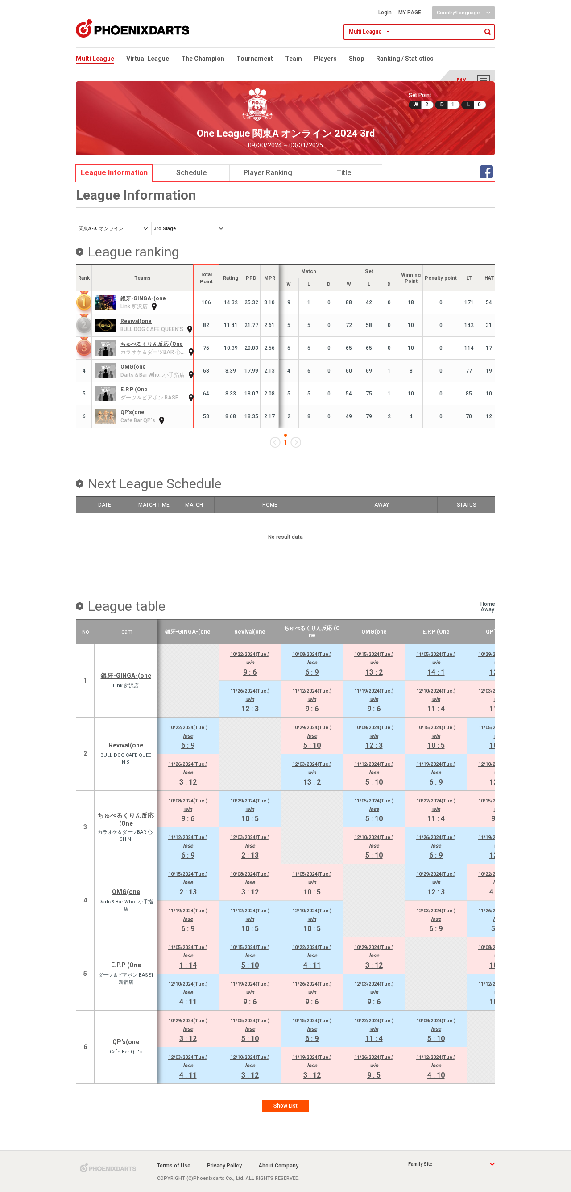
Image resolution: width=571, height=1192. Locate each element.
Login (385, 12)
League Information (114, 172)
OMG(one (133, 367)
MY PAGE (409, 12)
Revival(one (136, 321)
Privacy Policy (224, 1166)
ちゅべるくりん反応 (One (151, 344)
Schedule (191, 172)
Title (344, 172)
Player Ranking (268, 172)
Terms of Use (173, 1166)
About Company (278, 1166)
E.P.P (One (134, 389)
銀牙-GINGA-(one (143, 298)
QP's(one (132, 412)
